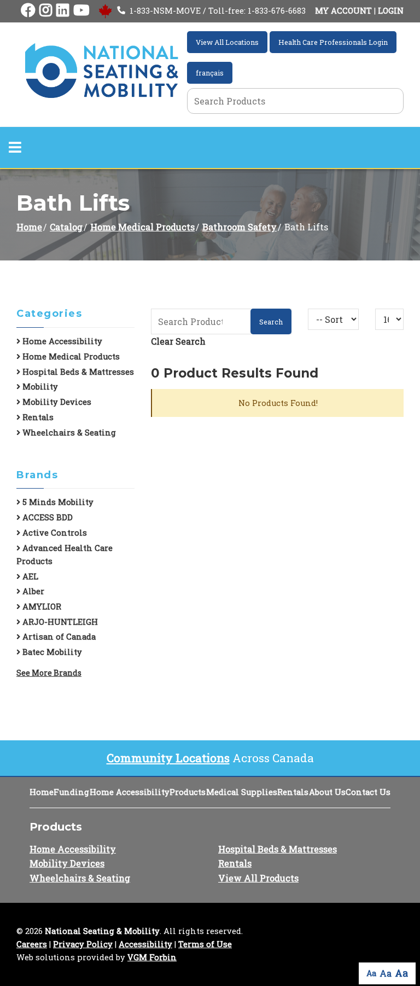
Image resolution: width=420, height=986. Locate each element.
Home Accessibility (61, 341)
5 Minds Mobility (57, 502)
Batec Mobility (51, 652)
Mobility (39, 386)
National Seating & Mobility (102, 931)
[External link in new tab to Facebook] (28, 11)
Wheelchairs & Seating (68, 432)
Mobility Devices (55, 402)
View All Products (258, 878)
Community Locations (168, 757)
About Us (327, 792)
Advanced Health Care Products (64, 554)
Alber (32, 591)
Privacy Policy (83, 944)
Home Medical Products (142, 227)
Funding (71, 792)
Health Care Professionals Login (333, 42)
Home (29, 227)
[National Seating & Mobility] (101, 70)
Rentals (37, 417)
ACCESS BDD (46, 517)
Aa (371, 973)
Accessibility (145, 944)
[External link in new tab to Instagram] (45, 11)
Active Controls (53, 532)
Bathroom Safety (239, 227)
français (210, 72)
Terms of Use (205, 944)
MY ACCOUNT (343, 10)
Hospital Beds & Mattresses (77, 372)
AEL (29, 576)
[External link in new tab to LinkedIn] (62, 11)
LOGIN (391, 10)
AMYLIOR (40, 606)
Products (188, 792)
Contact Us (368, 792)
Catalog (66, 227)
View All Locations (227, 42)
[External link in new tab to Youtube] (81, 11)
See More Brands (48, 673)
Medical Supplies (241, 792)
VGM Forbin (152, 957)
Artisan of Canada (58, 636)
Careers (31, 944)
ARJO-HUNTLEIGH (59, 622)
